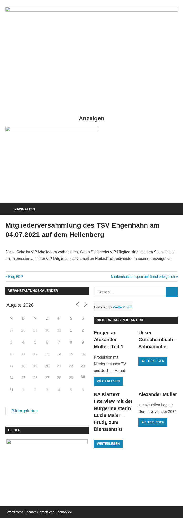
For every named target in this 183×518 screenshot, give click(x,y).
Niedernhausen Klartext (120, 320)
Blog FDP (15, 276)
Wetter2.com (122, 307)
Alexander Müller (157, 394)
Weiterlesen (108, 381)
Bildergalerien (24, 410)
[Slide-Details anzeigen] (52, 130)
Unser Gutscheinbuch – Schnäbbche (157, 339)
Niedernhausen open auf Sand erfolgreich (143, 276)
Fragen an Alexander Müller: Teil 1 (108, 339)
